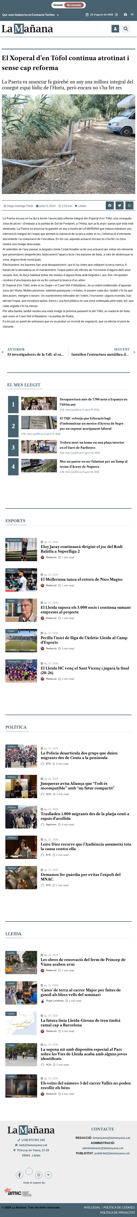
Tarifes (50, 15)
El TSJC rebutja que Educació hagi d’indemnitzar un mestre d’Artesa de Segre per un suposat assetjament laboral (91, 423)
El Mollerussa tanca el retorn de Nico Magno (82, 579)
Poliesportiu (14, 540)
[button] (126, 29)
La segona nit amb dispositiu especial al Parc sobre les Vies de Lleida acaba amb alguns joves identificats (84, 1054)
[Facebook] (19, 1175)
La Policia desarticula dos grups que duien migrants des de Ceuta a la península (79, 755)
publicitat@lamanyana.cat (112, 1153)
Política (12, 746)
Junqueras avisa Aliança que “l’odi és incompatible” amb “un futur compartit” (78, 785)
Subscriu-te (23, 15)
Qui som (8, 15)
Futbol (11, 570)
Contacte (38, 15)
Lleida (82, 206)
